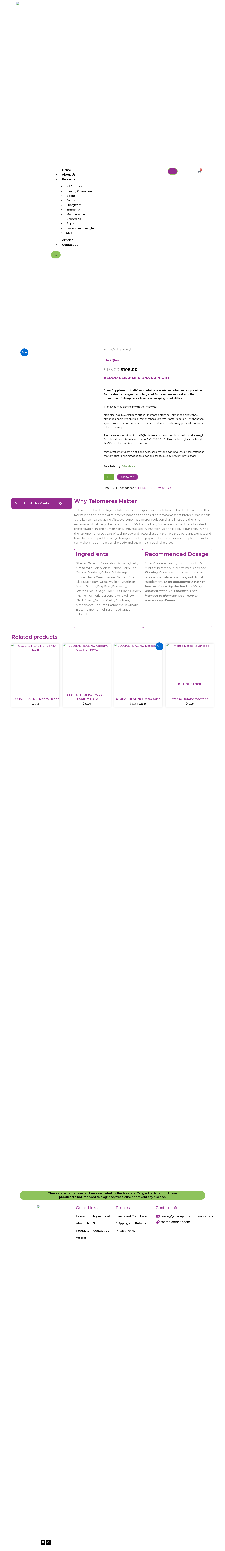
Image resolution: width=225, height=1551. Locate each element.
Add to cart (127, 477)
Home (66, 170)
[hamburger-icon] (173, 171)
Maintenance (75, 214)
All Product (74, 186)
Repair (71, 223)
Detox (70, 200)
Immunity (73, 209)
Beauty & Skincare (79, 191)
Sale (69, 232)
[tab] (41, 503)
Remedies (73, 219)
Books (71, 195)
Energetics (74, 205)
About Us (68, 174)
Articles (67, 240)
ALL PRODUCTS (145, 487)
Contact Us (70, 244)
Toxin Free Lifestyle (80, 228)
